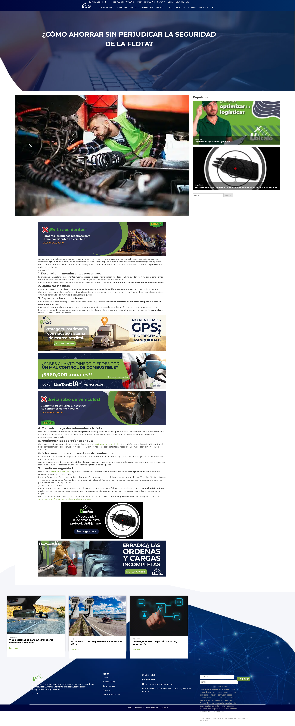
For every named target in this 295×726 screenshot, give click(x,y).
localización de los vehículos (107, 444)
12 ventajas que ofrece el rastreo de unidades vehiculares (64, 499)
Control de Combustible (127, 7)
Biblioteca (192, 7)
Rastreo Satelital (105, 7)
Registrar (244, 678)
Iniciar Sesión (97, 2)
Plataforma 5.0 (205, 7)
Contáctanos (180, 7)
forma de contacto (164, 684)
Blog (170, 7)
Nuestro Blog (109, 682)
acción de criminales (60, 472)
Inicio (105, 677)
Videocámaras (147, 7)
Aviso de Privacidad (112, 694)
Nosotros (159, 7)
